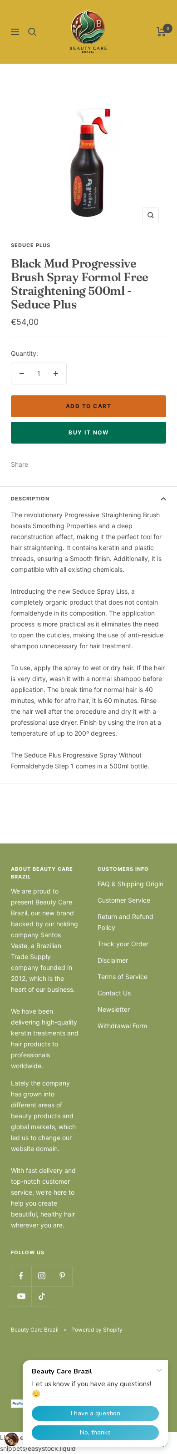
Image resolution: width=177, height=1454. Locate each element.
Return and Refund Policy (125, 922)
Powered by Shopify (97, 1329)
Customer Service (124, 900)
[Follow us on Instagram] (41, 1276)
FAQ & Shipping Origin (130, 884)
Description (30, 498)
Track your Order (123, 944)
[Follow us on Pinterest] (62, 1276)
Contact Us (114, 993)
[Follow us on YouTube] (21, 1296)
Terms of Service (123, 976)
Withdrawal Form (122, 1026)
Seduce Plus (30, 245)
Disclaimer (113, 960)
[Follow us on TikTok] (41, 1296)
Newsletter (114, 1009)
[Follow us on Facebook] (21, 1276)
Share (19, 464)
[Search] (32, 32)
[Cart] (161, 31)
